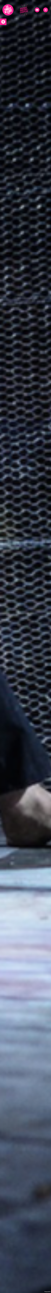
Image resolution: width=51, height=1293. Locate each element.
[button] (3, 22)
